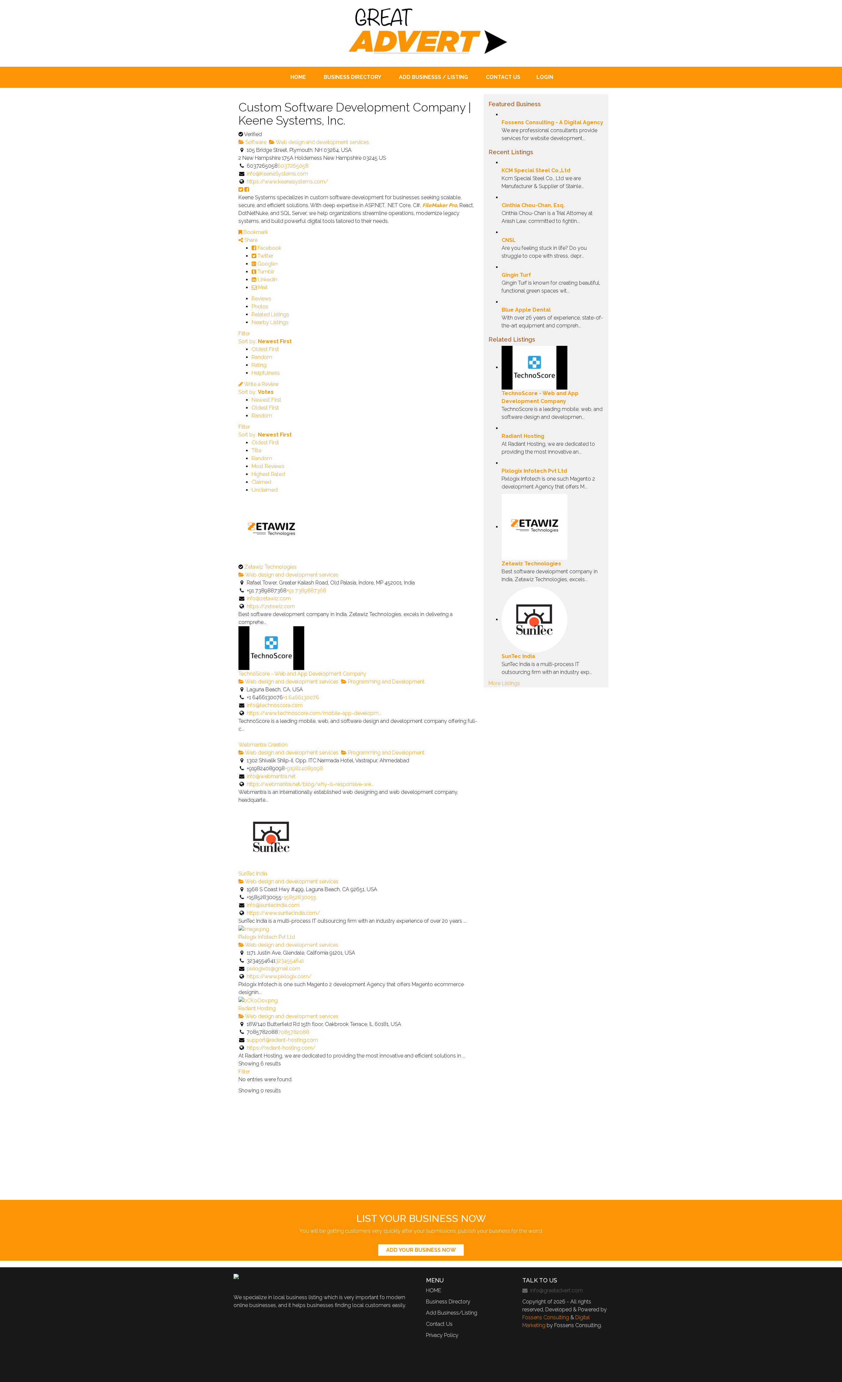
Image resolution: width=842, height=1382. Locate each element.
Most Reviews (268, 466)
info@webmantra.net (271, 776)
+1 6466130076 (301, 697)
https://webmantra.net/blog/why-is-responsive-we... (310, 784)
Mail (262, 287)
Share (250, 240)
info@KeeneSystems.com (277, 174)
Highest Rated (268, 474)
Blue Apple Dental (526, 310)
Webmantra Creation (262, 745)
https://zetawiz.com (271, 606)
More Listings (504, 683)
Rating (259, 365)
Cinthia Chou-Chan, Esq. (533, 205)
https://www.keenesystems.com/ (287, 182)
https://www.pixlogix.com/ (279, 976)
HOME (433, 1290)
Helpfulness (266, 373)
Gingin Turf (516, 275)
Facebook (268, 248)
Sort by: (265, 341)
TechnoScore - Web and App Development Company (302, 674)
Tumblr (265, 272)
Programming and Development (386, 682)
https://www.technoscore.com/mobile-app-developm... (314, 713)
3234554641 (289, 961)
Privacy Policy (442, 1335)
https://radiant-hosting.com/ (281, 1048)
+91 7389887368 (306, 590)
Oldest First (265, 349)
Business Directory (448, 1302)
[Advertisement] (421, 1151)
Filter (244, 333)
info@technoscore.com (275, 705)
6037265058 (293, 166)
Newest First (266, 400)
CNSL (509, 240)
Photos (260, 306)
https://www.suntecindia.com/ (283, 913)
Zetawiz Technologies (270, 567)
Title (256, 450)
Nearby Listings (270, 322)
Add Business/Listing (451, 1313)
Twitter (264, 256)
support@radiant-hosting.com (282, 1040)
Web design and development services (322, 142)
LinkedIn (266, 279)
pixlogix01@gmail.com (273, 968)
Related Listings (270, 314)
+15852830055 (299, 897)
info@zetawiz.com (269, 598)
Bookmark (255, 232)
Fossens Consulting (545, 1317)
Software (255, 142)
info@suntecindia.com (273, 905)
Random (262, 357)
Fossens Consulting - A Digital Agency (552, 122)
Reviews (261, 299)
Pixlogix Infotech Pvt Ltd (266, 937)
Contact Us (439, 1324)
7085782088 (293, 1032)
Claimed (261, 482)
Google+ (267, 264)
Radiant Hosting (257, 1008)
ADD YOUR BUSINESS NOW (421, 1250)
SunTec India (252, 873)
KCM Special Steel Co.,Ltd (536, 170)
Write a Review (261, 384)
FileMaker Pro (439, 205)
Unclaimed (265, 490)
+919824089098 (304, 768)
